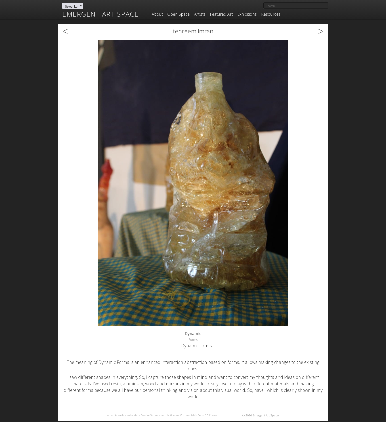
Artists (200, 14)
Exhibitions (247, 14)
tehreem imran (193, 31)
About (157, 14)
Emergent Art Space (100, 14)
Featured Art (221, 14)
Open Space (178, 14)
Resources (271, 14)
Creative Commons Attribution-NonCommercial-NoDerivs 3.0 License (179, 415)
